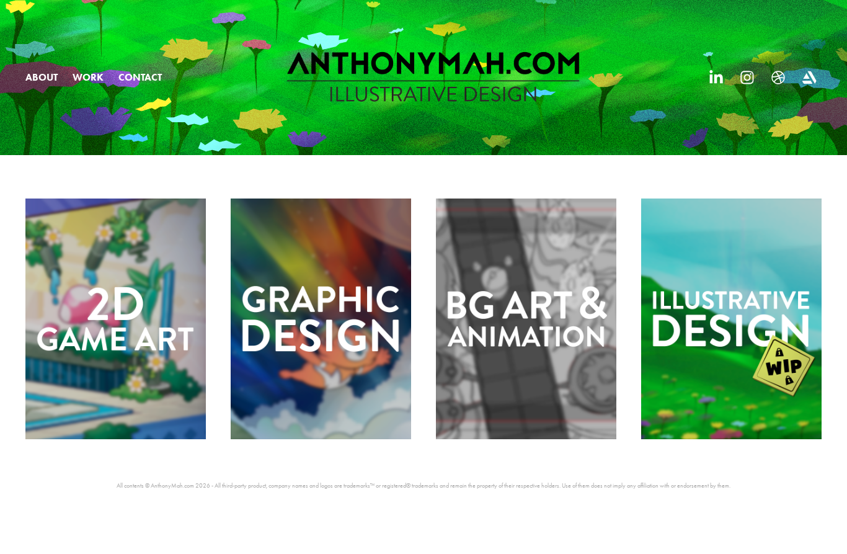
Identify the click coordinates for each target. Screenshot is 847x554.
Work (88, 77)
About (41, 77)
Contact (140, 77)
